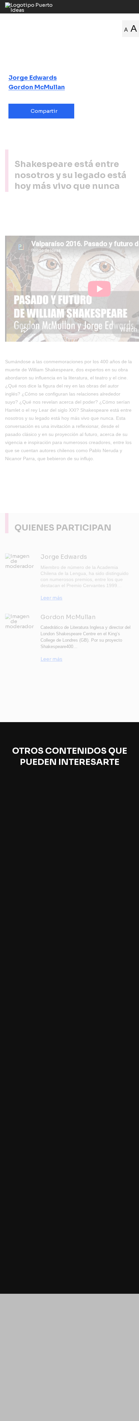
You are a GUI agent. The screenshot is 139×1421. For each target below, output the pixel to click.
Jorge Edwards (32, 78)
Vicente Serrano (31, 867)
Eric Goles (24, 986)
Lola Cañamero (30, 1107)
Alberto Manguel (31, 1226)
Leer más (51, 597)
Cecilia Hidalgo (29, 1099)
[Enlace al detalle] (127, 904)
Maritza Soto (67, 1099)
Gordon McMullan (36, 87)
